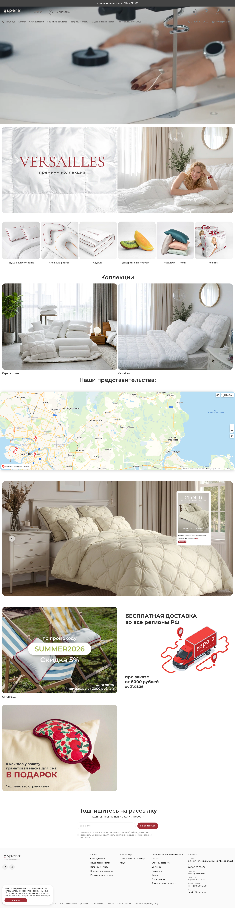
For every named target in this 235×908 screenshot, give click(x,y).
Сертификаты (158, 879)
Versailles (124, 373)
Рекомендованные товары (133, 859)
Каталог (37, 12)
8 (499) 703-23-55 (196, 879)
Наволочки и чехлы (175, 262)
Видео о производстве (103, 22)
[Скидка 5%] (59, 650)
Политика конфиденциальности (167, 854)
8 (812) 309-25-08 (196, 873)
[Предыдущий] (12, 538)
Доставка (156, 867)
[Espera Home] (59, 326)
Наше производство (57, 22)
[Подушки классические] (21, 240)
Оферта (155, 875)
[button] (206, 12)
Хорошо (16, 900)
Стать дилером (36, 22)
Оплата (155, 859)
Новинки (213, 262)
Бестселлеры (126, 854)
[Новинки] (214, 240)
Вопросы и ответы (79, 22)
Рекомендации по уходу (130, 22)
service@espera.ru (197, 892)
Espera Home (10, 373)
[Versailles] (175, 326)
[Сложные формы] (59, 240)
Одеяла (97, 262)
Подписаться (147, 825)
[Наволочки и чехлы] (175, 240)
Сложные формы (59, 262)
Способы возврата (160, 863)
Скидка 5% (9, 696)
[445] (175, 170)
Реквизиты (156, 871)
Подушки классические (20, 262)
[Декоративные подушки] (137, 240)
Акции (123, 863)
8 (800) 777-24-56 (196, 867)
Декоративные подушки (136, 262)
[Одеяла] (98, 240)
